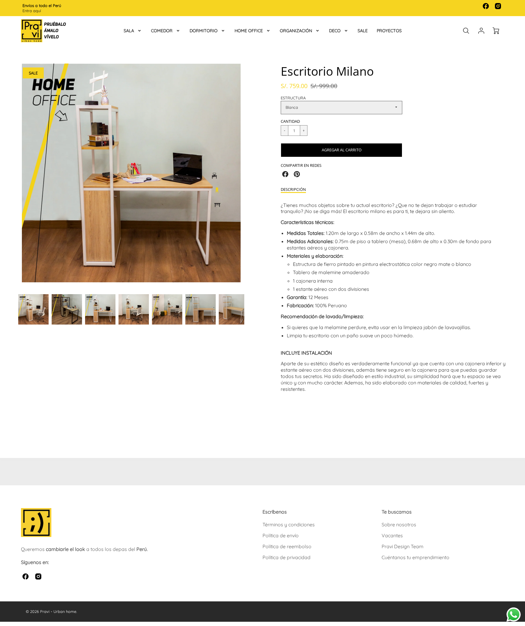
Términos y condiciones (288, 524)
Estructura (293, 97)
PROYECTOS (389, 30)
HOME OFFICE (249, 30)
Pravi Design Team (403, 546)
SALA (129, 30)
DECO (335, 30)
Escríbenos (274, 512)
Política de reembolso (286, 546)
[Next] (248, 176)
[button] (341, 150)
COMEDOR (162, 30)
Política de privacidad (286, 557)
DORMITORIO (204, 30)
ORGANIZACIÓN (296, 30)
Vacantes (392, 535)
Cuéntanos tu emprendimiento (415, 557)
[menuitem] (133, 30)
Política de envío (280, 535)
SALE (363, 30)
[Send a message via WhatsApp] (513, 614)
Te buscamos (397, 512)
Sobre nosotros (399, 524)
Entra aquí (31, 10)
